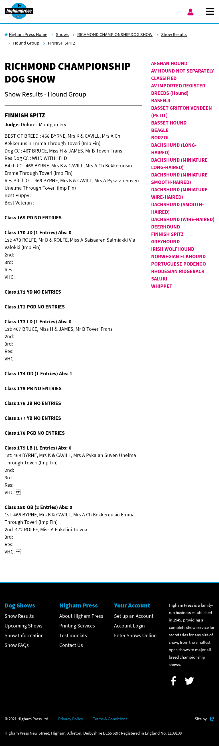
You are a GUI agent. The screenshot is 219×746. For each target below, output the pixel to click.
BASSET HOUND (168, 122)
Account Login (129, 625)
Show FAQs (17, 645)
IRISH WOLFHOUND (172, 249)
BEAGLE (160, 130)
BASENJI (160, 100)
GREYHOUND (165, 241)
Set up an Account (133, 616)
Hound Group (26, 43)
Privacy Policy (70, 718)
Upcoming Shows (23, 625)
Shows (62, 34)
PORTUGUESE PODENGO (178, 263)
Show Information (24, 635)
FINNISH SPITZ (167, 234)
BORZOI (160, 137)
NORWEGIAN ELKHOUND (178, 256)
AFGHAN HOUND (169, 63)
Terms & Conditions (110, 718)
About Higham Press (81, 616)
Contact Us (71, 645)
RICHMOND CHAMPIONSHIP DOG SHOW (115, 34)
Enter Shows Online (135, 635)
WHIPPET (161, 286)
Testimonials (73, 635)
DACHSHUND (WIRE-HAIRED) (182, 219)
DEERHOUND (165, 226)
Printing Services (77, 625)
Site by (204, 718)
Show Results (174, 34)
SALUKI (159, 278)
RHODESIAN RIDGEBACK (177, 271)
